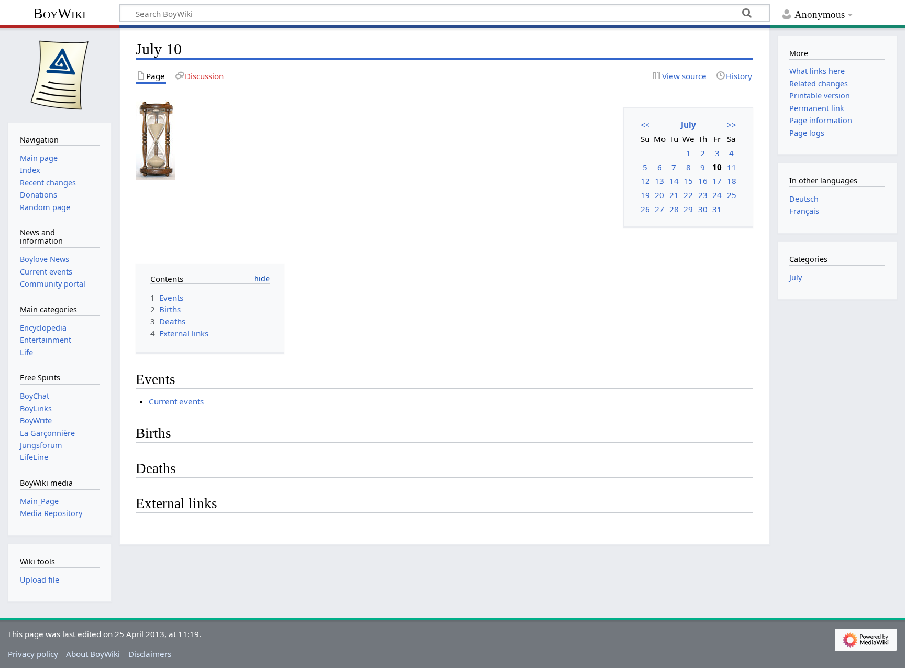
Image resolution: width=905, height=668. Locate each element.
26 (645, 209)
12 (645, 181)
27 (659, 209)
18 (731, 181)
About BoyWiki (93, 654)
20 (659, 195)
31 (717, 209)
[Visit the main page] (60, 74)
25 (731, 195)
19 (645, 195)
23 (703, 195)
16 (703, 181)
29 (688, 209)
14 (674, 181)
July (688, 124)
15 (688, 181)
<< (645, 124)
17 (717, 181)
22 (688, 195)
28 (674, 209)
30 (703, 209)
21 (674, 195)
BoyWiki (59, 13)
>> (731, 124)
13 (659, 181)
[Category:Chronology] (155, 139)
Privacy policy (33, 654)
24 (717, 195)
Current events (176, 401)
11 (731, 167)
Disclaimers (149, 654)
